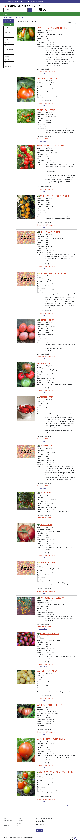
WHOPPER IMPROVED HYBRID (51, 739)
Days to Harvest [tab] (6, 28)
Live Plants (7, 818)
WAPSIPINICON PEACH (48, 671)
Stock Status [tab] (8, 63)
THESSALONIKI (44, 363)
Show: (69, 22)
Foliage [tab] (7, 42)
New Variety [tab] (8, 66)
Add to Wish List (43, 73)
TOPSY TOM (46, 493)
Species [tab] (7, 56)
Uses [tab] (6, 36)
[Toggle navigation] (5, 13)
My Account (20, 820)
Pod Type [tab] (7, 32)
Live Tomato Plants (20, 17)
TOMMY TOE (46, 446)
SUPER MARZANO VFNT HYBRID (52, 28)
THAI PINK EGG (47, 320)
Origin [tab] (7, 53)
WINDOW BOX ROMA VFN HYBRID (56, 772)
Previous (69, 805)
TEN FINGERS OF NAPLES (52, 232)
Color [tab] (6, 39)
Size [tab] (6, 46)
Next (74, 805)
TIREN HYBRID (46, 397)
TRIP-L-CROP (46, 525)
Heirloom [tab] (7, 59)
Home (5, 17)
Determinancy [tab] (9, 49)
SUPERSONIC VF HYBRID (48, 78)
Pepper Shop (8, 820)
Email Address (40, 824)
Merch (19, 823)
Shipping (6, 825)
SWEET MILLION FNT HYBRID (50, 146)
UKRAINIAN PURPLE (49, 634)
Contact (19, 818)
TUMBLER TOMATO (49, 562)
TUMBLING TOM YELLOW (52, 598)
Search (11, 17)
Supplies (6, 823)
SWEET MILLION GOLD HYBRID (54, 196)
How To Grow (21, 825)
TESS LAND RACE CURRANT (53, 273)
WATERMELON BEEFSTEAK (49, 705)
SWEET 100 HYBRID (46, 110)
